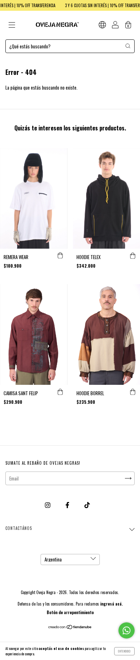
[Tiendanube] (70, 627)
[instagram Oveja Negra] (48, 504)
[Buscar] (128, 46)
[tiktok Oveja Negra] (87, 504)
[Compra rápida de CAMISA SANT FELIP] (60, 392)
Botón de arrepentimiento (70, 612)
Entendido (124, 651)
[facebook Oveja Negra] (68, 504)
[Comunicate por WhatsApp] (126, 630)
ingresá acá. (111, 604)
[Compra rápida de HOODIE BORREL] (133, 392)
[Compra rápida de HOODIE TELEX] (133, 256)
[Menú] (11, 25)
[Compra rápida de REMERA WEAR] (60, 256)
